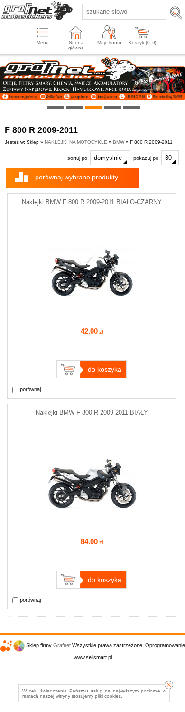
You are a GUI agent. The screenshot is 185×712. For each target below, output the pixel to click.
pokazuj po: (147, 158)
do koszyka (104, 369)
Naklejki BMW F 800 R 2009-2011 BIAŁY (92, 412)
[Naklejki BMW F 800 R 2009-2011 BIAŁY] (91, 526)
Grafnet (62, 645)
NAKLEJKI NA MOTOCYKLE (76, 142)
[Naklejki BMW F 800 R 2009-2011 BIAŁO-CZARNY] (91, 315)
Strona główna (76, 45)
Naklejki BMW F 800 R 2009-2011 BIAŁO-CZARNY (92, 202)
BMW (118, 142)
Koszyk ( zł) (142, 42)
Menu (43, 42)
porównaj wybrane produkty (76, 177)
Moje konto (109, 42)
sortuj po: (78, 158)
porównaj (29, 389)
